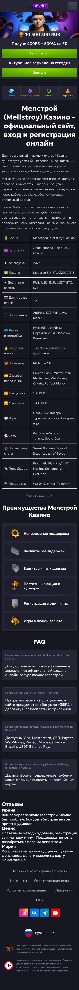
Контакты (18, 880)
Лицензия (64, 890)
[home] (39, 6)
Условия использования (27, 890)
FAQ (39, 900)
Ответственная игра (51, 880)
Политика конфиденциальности (39, 871)
